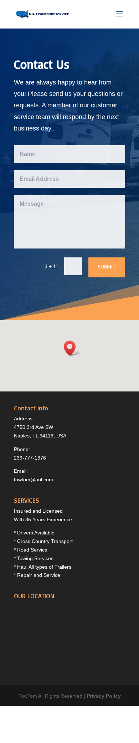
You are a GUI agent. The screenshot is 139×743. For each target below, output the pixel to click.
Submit (107, 267)
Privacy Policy (104, 696)
